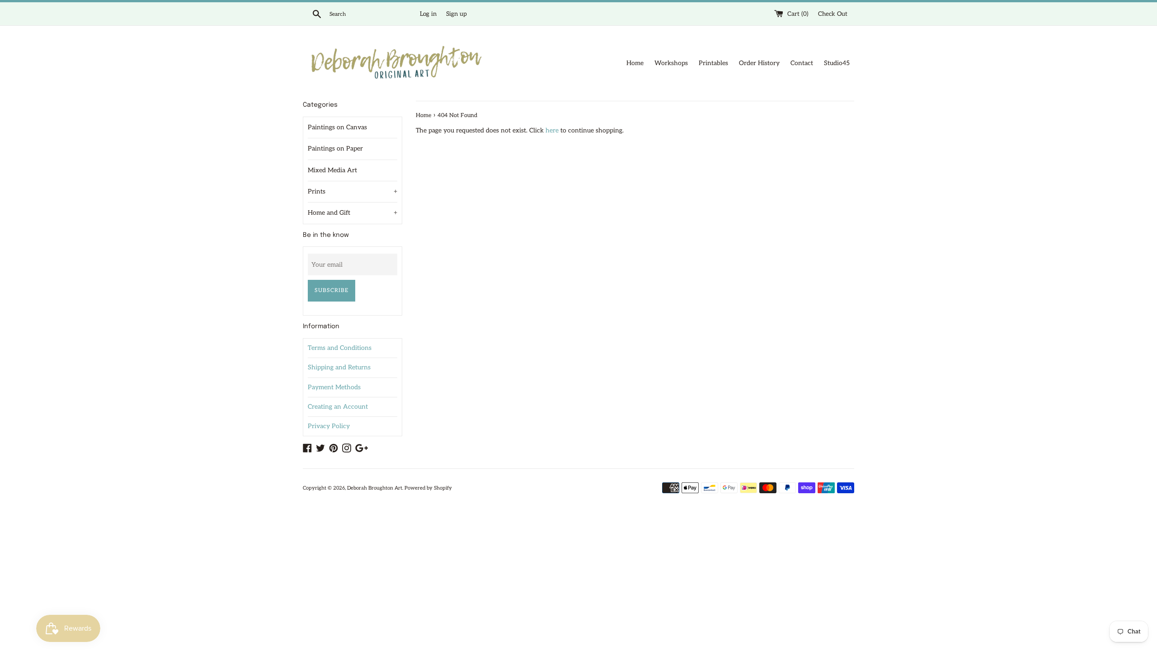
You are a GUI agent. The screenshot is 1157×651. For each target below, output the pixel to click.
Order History (759, 63)
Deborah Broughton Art (374, 488)
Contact (801, 63)
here (552, 130)
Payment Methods (334, 387)
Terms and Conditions (340, 348)
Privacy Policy (329, 426)
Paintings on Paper (335, 148)
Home (635, 63)
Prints (352, 191)
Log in (428, 14)
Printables (713, 63)
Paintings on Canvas (337, 127)
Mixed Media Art (332, 170)
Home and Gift (352, 213)
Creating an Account (338, 406)
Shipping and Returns (339, 367)
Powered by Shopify (428, 488)
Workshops (671, 63)
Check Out (832, 14)
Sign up (456, 14)
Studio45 (837, 63)
